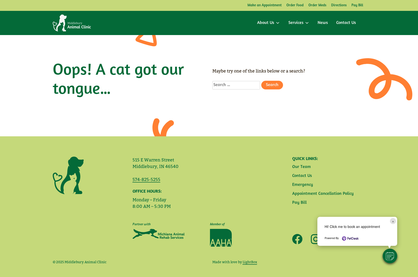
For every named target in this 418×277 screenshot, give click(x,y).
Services (295, 23)
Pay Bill (357, 5)
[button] (390, 256)
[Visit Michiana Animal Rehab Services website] (159, 234)
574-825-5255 (146, 179)
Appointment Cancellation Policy (323, 194)
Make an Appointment (264, 5)
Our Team (301, 167)
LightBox (250, 262)
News (323, 23)
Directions (339, 5)
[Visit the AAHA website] (221, 238)
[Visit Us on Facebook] (297, 239)
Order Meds (317, 5)
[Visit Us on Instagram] (314, 239)
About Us (265, 23)
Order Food (295, 5)
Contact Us (346, 23)
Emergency (302, 185)
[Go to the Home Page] (72, 23)
